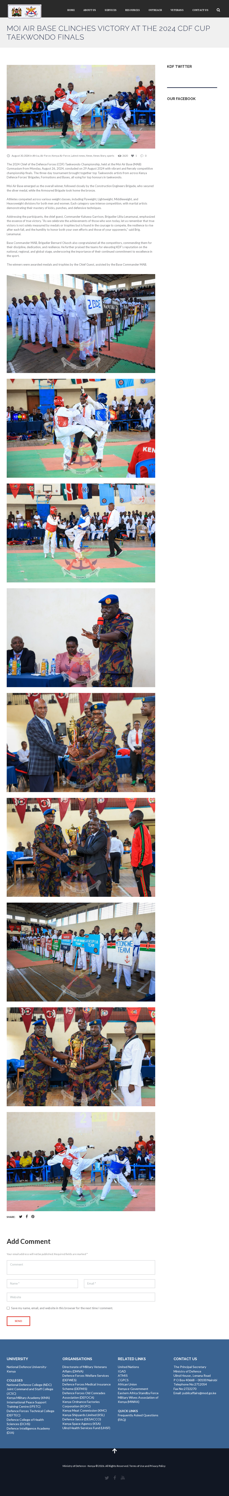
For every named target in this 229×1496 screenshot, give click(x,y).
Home (71, 10)
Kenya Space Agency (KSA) (81, 1424)
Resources (132, 10)
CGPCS (123, 1380)
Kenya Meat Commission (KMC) (84, 1410)
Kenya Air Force (61, 155)
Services (111, 10)
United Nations (128, 1367)
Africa (35, 155)
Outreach (155, 10)
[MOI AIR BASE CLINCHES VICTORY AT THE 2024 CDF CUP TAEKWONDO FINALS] (81, 107)
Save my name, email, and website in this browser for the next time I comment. (62, 1308)
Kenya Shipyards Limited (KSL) (83, 1415)
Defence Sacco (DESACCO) (81, 1419)
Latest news (78, 155)
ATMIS (123, 1375)
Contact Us (200, 10)
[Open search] (218, 9)
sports (110, 155)
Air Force (45, 155)
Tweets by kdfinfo (180, 77)
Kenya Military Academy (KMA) (28, 1398)
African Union (127, 1384)
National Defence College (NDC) (29, 1385)
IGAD (122, 1371)
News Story (99, 155)
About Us (89, 10)
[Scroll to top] (114, 1450)
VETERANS (177, 10)
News (89, 155)
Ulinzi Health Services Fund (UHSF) (86, 1428)
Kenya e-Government (133, 1389)
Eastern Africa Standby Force (138, 1393)
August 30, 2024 (20, 155)
